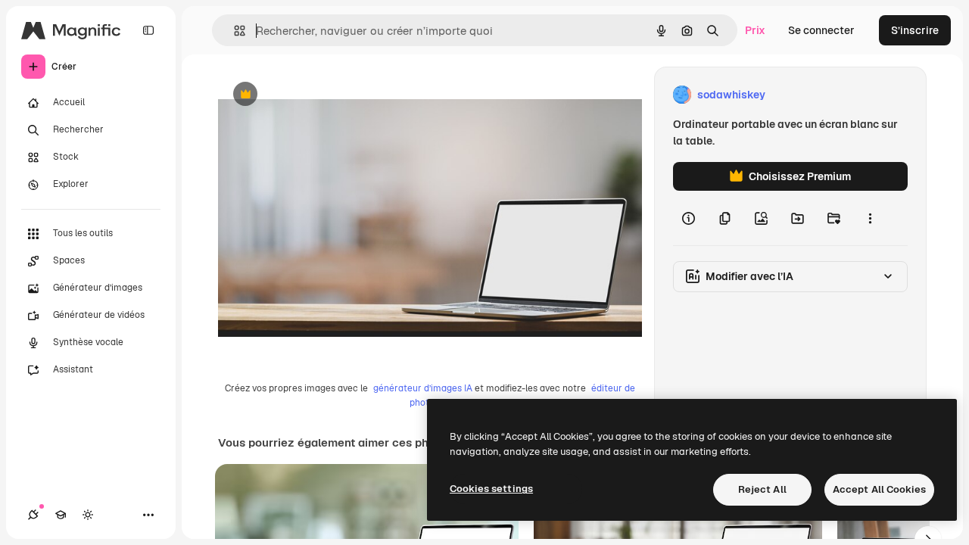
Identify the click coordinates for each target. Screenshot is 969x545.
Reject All (762, 489)
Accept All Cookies (879, 489)
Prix (755, 30)
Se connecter (821, 30)
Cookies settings (491, 488)
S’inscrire (915, 30)
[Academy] (60, 515)
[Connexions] (33, 515)
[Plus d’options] (870, 218)
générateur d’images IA (422, 388)
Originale (318, 95)
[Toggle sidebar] (148, 30)
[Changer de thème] (88, 515)
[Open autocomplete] (233, 30)
